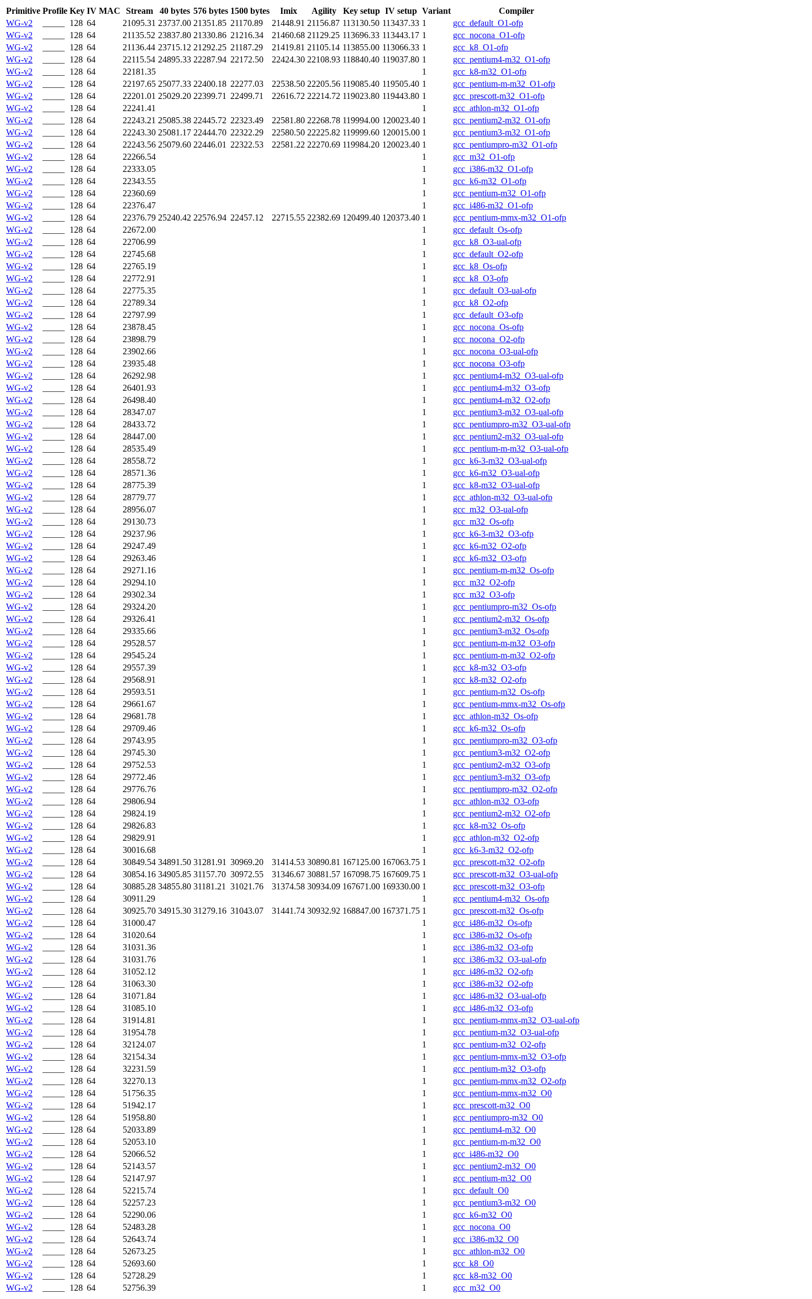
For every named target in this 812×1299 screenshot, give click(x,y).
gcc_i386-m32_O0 (486, 1239)
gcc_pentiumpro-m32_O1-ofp (505, 144)
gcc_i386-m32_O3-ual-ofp (499, 959)
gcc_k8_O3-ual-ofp (487, 242)
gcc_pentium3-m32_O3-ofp (501, 777)
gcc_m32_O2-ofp (484, 582)
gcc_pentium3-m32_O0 (494, 1202)
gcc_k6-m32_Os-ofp (489, 728)
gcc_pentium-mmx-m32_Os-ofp (509, 704)
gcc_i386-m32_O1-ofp (493, 169)
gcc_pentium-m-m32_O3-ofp (504, 643)
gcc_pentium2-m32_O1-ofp (501, 120)
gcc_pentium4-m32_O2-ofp (501, 400)
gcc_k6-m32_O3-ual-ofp (496, 473)
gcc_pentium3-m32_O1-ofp (501, 132)
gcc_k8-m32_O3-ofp (489, 667)
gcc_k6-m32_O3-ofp (489, 558)
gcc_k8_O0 (473, 1263)
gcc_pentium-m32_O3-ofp (499, 1068)
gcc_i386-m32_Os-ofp (492, 935)
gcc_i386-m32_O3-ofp (493, 947)
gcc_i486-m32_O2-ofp (493, 971)
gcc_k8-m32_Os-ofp (489, 825)
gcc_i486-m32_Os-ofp (492, 923)
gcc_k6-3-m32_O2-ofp (493, 850)
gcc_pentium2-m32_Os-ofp (501, 619)
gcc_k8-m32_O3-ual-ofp (496, 485)
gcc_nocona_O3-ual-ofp (495, 351)
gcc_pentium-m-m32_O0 (497, 1141)
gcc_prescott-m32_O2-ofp (499, 862)
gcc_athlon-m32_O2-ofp (496, 837)
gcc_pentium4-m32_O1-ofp (501, 59)
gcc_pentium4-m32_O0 (494, 1129)
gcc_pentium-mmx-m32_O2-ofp (509, 1081)
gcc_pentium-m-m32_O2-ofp (504, 655)
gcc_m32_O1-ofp (484, 156)
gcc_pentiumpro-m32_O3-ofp (505, 740)
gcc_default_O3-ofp (488, 314)
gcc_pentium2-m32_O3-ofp (501, 764)
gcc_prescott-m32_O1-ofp (499, 96)
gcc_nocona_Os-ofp (488, 327)
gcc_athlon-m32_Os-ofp (495, 716)
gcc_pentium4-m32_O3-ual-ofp (508, 375)
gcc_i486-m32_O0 (486, 1154)
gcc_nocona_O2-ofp (489, 339)
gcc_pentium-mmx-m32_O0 (502, 1093)
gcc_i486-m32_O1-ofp (493, 205)
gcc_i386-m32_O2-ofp (493, 983)
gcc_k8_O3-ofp (480, 278)
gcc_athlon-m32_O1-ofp (496, 108)
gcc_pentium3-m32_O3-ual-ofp (508, 412)
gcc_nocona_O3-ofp (489, 363)
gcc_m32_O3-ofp (484, 594)
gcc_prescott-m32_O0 (491, 1105)
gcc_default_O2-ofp (488, 254)
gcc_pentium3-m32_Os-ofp (501, 631)
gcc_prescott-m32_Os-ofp (498, 910)
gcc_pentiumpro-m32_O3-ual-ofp (512, 424)
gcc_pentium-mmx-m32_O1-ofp (509, 217)
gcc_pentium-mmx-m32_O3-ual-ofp (516, 1020)
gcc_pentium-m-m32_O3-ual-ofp (510, 448)
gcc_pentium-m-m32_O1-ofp (504, 83)
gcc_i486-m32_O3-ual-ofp (499, 996)
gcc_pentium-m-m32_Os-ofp (503, 570)
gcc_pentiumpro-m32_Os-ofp (504, 606)
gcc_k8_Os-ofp (480, 266)
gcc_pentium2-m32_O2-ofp (501, 813)
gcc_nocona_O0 (481, 1227)
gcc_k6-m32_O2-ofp (489, 546)
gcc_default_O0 (481, 1190)
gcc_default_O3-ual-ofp (494, 290)
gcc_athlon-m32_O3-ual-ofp (502, 497)
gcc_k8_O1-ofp (480, 47)
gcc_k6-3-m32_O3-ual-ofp (500, 460)
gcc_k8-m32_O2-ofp (489, 679)
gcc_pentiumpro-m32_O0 (498, 1117)
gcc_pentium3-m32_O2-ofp (501, 752)
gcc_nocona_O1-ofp (489, 35)
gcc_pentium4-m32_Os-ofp (501, 898)
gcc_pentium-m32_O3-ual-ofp (506, 1032)
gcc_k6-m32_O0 (482, 1214)
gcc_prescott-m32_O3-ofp (499, 886)
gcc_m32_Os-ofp (483, 521)
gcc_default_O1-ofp (488, 23)
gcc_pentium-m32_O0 (492, 1178)
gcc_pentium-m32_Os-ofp (499, 691)
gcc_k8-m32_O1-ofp (489, 71)
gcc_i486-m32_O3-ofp (493, 1008)
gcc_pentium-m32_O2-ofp (499, 1044)
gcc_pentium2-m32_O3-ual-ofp (508, 436)
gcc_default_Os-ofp (487, 229)
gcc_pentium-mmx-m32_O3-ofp (509, 1056)
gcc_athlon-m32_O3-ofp (496, 801)
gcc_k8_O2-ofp (480, 302)
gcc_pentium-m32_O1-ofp (499, 193)
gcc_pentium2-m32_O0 (494, 1166)
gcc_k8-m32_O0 (482, 1275)
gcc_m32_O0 (476, 1287)
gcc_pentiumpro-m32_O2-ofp (505, 789)
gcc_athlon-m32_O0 (489, 1251)
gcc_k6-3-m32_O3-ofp (493, 533)
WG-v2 (19, 23)
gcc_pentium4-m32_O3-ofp (501, 387)
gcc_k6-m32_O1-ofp (489, 181)
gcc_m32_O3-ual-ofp (490, 509)
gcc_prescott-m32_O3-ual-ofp (505, 874)
